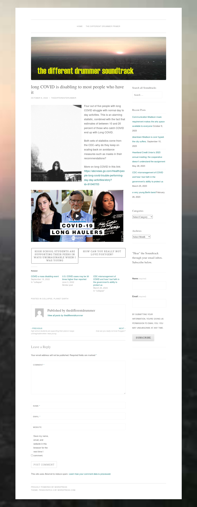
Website (37, 427)
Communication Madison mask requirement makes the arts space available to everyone (148, 121)
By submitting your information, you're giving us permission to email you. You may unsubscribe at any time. (148, 321)
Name (36, 406)
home (80, 26)
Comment (38, 364)
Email (36, 416)
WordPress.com (66, 490)
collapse (47, 298)
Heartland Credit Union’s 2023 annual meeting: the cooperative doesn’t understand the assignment (148, 157)
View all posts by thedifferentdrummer (65, 315)
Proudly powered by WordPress (49, 487)
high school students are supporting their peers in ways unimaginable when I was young (52, 331)
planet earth (61, 298)
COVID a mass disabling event (45, 276)
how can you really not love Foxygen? (110, 329)
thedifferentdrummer (63, 98)
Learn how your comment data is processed (89, 473)
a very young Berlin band (144, 192)
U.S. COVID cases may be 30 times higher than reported (75, 278)
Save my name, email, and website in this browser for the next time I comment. (40, 445)
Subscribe (143, 337)
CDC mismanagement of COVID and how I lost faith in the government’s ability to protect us (106, 280)
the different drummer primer (103, 26)
